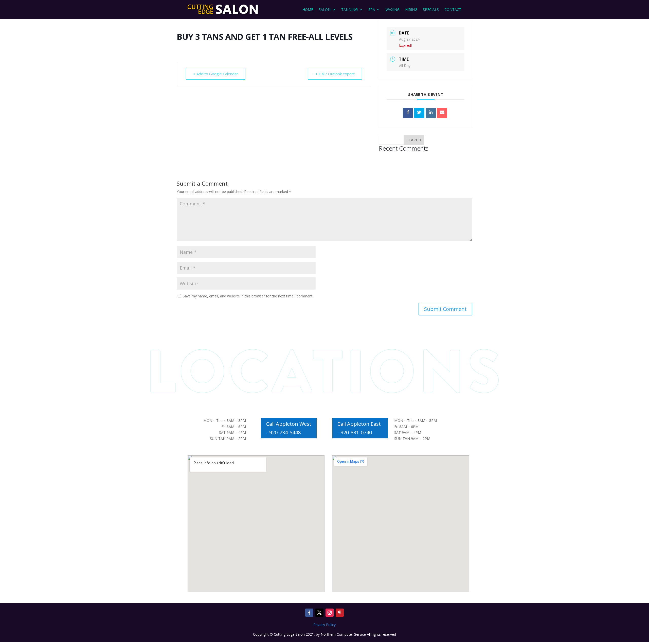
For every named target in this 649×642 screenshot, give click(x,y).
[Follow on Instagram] (330, 613)
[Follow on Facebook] (309, 613)
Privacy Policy (324, 624)
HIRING (411, 9)
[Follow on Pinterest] (340, 613)
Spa (371, 9)
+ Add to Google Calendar (215, 73)
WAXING (393, 9)
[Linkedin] (431, 113)
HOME (307, 9)
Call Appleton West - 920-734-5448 (288, 428)
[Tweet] (419, 113)
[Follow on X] (319, 613)
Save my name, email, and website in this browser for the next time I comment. (248, 296)
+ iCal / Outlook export (335, 73)
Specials (431, 9)
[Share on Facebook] (408, 113)
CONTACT (452, 9)
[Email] (442, 113)
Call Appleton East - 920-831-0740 (359, 428)
